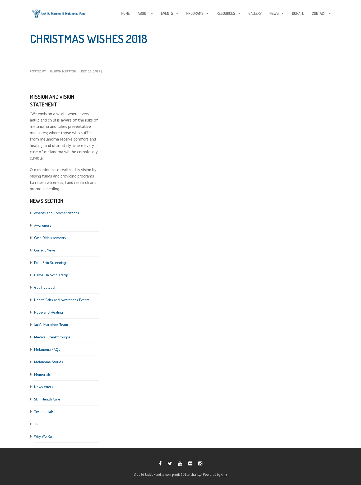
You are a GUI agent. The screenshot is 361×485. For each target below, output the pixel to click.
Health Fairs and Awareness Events (61, 299)
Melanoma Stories (48, 362)
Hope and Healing (48, 312)
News (274, 13)
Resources (226, 13)
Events (167, 13)
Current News (44, 250)
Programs (194, 13)
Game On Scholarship (51, 275)
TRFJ (37, 424)
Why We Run (44, 436)
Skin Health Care (47, 399)
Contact (319, 13)
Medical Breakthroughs (52, 337)
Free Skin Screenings (50, 262)
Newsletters (43, 386)
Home (125, 13)
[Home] (59, 14)
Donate (298, 13)
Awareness (42, 225)
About (143, 13)
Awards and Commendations (56, 213)
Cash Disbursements (50, 237)
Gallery (255, 13)
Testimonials (44, 411)
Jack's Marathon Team (51, 324)
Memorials (42, 374)
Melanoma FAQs (47, 349)
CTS (224, 474)
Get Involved (44, 287)
